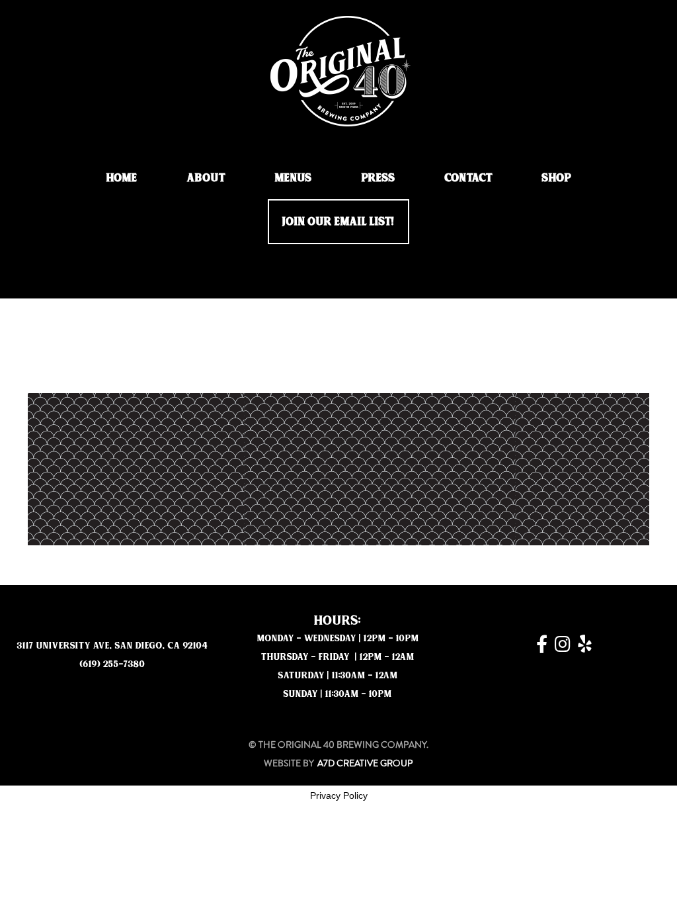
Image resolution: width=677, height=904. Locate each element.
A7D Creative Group (365, 763)
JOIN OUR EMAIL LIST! (338, 221)
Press (378, 177)
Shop (556, 177)
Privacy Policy (339, 795)
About (206, 177)
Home (122, 177)
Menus (293, 177)
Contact (469, 177)
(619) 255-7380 (112, 664)
